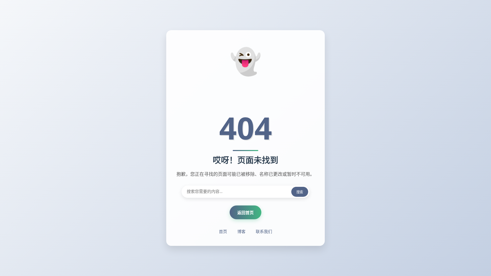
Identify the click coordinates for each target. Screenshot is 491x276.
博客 (241, 231)
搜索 (299, 192)
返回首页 (245, 212)
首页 (223, 231)
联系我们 (264, 231)
